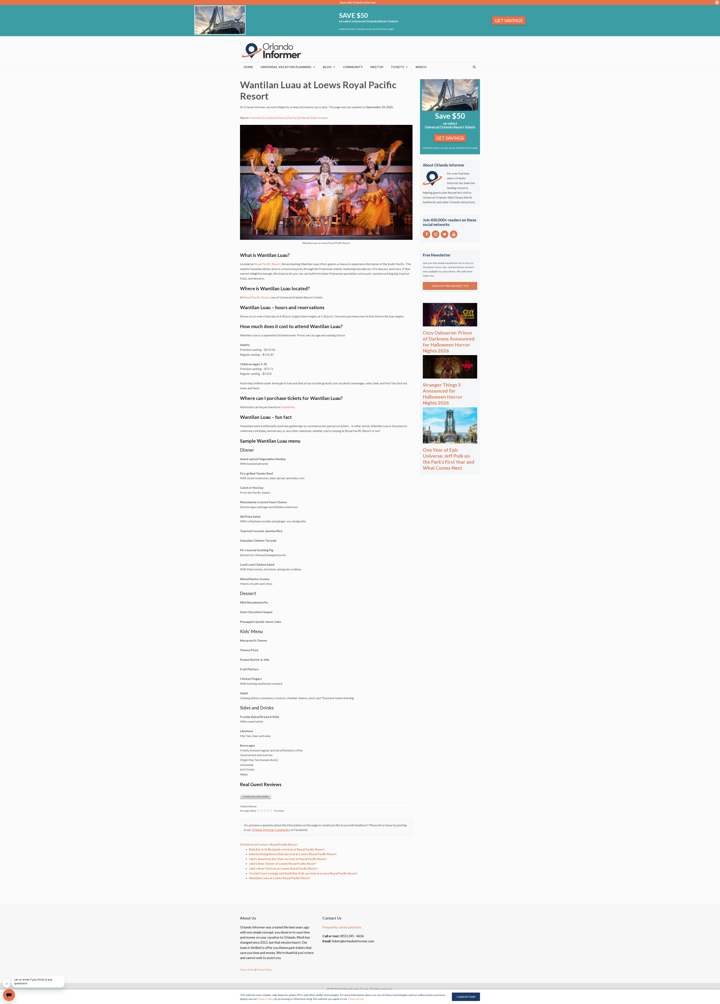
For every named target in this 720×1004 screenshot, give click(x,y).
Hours (281, 117)
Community (353, 67)
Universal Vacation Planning (286, 67)
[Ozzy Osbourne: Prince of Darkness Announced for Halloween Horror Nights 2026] (450, 324)
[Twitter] (444, 234)
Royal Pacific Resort (267, 264)
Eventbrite (287, 407)
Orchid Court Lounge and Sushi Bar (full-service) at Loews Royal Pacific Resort (303, 873)
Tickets (397, 67)
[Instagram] (435, 234)
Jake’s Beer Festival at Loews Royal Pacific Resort (283, 868)
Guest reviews (319, 117)
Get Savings (509, 20)
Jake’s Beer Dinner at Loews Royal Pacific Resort (282, 863)
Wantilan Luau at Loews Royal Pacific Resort (279, 878)
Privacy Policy (264, 969)
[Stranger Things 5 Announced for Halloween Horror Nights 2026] (450, 376)
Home (248, 67)
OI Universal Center (254, 844)
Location (269, 117)
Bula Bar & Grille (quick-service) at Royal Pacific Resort (287, 849)
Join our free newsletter (450, 285)
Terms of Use (247, 969)
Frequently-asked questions (342, 927)
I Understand (466, 996)
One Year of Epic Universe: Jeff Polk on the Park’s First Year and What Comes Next (448, 459)
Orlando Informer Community (271, 830)
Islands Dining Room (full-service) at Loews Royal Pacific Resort (293, 854)
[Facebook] (426, 234)
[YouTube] (453, 234)
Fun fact (292, 117)
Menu (304, 117)
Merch (421, 67)
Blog (327, 67)
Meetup (376, 67)
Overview (255, 117)
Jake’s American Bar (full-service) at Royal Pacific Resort (288, 859)
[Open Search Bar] (474, 67)
